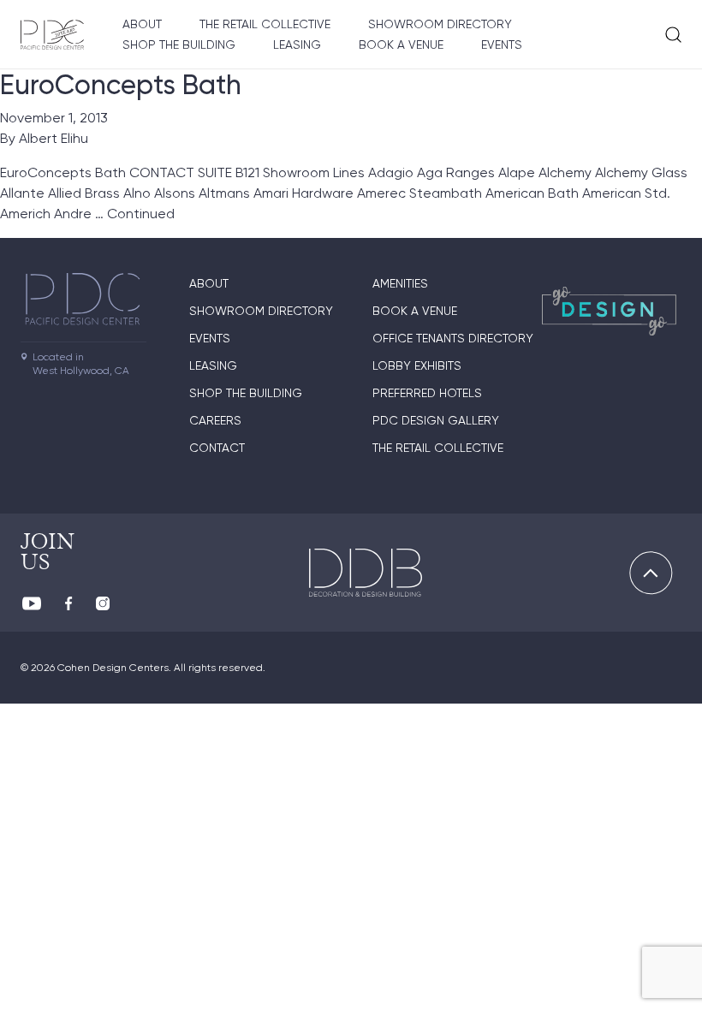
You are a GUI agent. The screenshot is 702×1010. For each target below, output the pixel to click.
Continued (141, 213)
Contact (217, 447)
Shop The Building (178, 44)
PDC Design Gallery (435, 420)
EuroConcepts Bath (120, 84)
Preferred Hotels (427, 393)
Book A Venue (401, 44)
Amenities (400, 283)
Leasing (297, 44)
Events (501, 44)
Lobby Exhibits (416, 365)
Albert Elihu (53, 138)
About (142, 24)
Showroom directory (440, 24)
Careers (215, 420)
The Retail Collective (264, 24)
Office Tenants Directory (452, 338)
